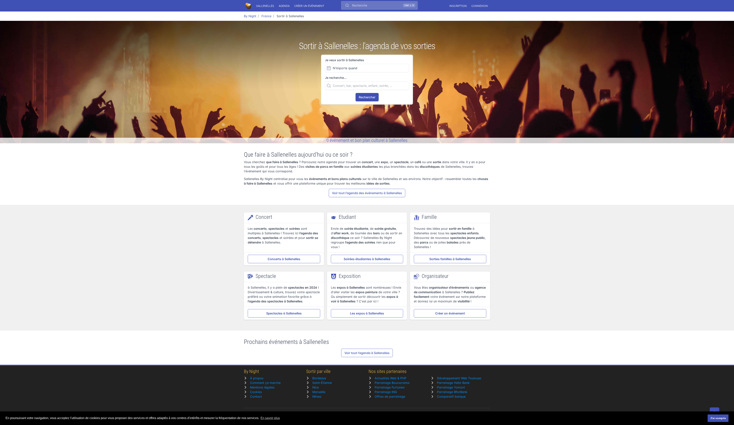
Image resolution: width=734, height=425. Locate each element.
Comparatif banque (451, 396)
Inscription (458, 5)
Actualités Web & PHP (390, 378)
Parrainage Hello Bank (453, 383)
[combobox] (379, 5)
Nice (315, 387)
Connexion (479, 5)
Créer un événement (309, 5)
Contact (256, 396)
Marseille (318, 392)
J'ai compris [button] (718, 418)
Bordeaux (319, 378)
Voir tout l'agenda (367, 193)
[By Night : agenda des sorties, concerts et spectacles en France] (249, 6)
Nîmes (316, 396)
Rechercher (367, 97)
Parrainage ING (386, 392)
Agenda (284, 5)
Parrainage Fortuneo (390, 387)
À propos (256, 378)
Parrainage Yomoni (451, 387)
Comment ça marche (265, 383)
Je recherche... (336, 78)
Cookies (256, 392)
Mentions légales (262, 387)
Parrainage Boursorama (392, 383)
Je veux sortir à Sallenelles (344, 60)
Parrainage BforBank (452, 392)
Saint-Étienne (322, 383)
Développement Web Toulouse (459, 378)
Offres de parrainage (390, 396)
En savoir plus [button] (270, 418)
